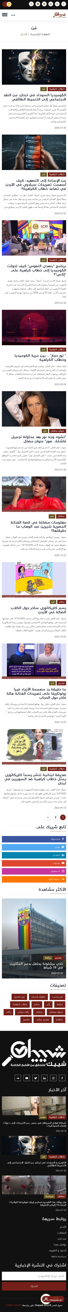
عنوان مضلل (58, 431)
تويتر (58, 847)
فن (43, 89)
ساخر (62, 602)
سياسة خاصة (58, 1256)
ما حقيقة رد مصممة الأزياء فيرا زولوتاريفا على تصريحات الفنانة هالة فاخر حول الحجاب (36, 693)
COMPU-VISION (14, 1305)
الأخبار (63, 1227)
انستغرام (56, 871)
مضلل (61, 516)
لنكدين (57, 855)
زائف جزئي (23, 1012)
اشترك (34, 1286)
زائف (8, 1012)
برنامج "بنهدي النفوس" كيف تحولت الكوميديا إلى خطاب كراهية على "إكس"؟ (36, 270)
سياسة (49, 1196)
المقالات (61, 1233)
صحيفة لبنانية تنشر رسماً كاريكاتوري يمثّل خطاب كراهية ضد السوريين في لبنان (35, 779)
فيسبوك (56, 839)
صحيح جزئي (42, 1019)
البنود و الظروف (57, 1250)
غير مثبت (57, 996)
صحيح (61, 683)
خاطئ (59, 1019)
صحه (42, 1117)
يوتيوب (57, 863)
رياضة (48, 957)
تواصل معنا (60, 1244)
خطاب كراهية (57, 89)
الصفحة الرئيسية (40, 34)
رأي (48, 1004)
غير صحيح (19, 996)
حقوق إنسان (38, 996)
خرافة (60, 1004)
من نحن (62, 1238)
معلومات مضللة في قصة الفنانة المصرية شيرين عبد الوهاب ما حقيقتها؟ (38, 527)
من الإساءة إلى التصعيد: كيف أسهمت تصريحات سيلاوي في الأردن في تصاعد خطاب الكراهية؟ (36, 185)
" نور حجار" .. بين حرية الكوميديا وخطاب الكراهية (40, 358)
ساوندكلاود (54, 879)
